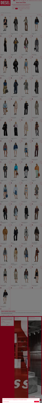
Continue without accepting (6, 401)
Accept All (37, 401)
